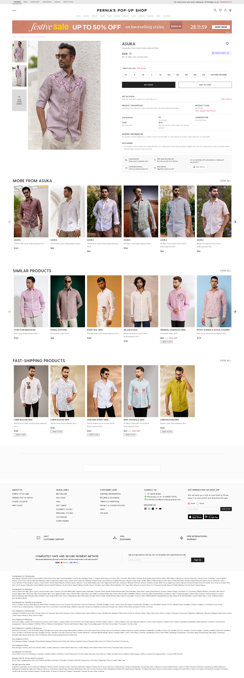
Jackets (168, 613)
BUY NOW (148, 85)
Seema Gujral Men (127, 596)
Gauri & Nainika (209, 578)
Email (193, 503)
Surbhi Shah (158, 583)
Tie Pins (77, 622)
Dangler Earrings (44, 632)
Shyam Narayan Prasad (184, 583)
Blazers (123, 622)
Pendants (143, 630)
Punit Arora (63, 596)
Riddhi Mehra (146, 580)
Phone (202, 503)
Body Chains (106, 630)
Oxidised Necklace (97, 632)
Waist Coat (70, 622)
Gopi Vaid (15, 585)
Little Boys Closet (63, 654)
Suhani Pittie (123, 607)
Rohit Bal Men (131, 591)
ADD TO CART (205, 85)
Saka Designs (135, 654)
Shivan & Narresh (190, 578)
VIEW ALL (225, 180)
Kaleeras (81, 630)
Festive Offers (38, 615)
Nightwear (200, 613)
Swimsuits (183, 613)
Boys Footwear (114, 647)
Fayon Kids (16, 654)
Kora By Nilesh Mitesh (19, 598)
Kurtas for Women (48, 613)
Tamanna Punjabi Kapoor (163, 585)
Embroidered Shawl (60, 635)
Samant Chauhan (147, 583)
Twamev (164, 591)
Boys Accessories (126, 647)
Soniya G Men (140, 596)
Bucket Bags (204, 632)
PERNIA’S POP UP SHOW (22, 498)
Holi (19, 660)
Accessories (220, 622)
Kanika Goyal (198, 583)
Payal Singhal (28, 583)
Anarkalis (23, 613)
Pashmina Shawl (46, 635)
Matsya (58, 585)
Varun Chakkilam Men (214, 596)
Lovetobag (209, 604)
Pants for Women (134, 613)
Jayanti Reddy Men (199, 596)
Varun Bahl (87, 583)
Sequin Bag (27, 635)
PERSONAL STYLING (64, 513)
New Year (122, 660)
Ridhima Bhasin (157, 580)
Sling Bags (181, 632)
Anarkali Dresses (82, 641)
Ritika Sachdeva (134, 607)
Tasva (14, 591)
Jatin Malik (93, 593)
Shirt (91, 647)
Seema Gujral (207, 580)
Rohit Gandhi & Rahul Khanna (191, 580)
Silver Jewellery (17, 632)
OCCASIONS (61, 517)
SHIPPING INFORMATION (110, 494)
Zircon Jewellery (184, 630)
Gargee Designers (183, 593)
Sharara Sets (80, 613)
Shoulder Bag (16, 635)
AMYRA (74, 607)
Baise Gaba (161, 578)
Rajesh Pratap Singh (134, 580)
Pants (56, 622)
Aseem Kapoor (201, 585)
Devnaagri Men (32, 593)
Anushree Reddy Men (105, 593)
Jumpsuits (175, 613)
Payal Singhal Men (51, 596)
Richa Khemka (116, 585)
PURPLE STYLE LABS (20, 494)
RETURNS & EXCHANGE (109, 498)
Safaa (108, 585)
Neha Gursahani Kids (115, 654)
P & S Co (24, 654)
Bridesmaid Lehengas (110, 613)
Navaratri (55, 660)
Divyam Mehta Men (68, 591)
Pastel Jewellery (196, 630)
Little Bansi (32, 654)
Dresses (66, 613)
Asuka (148, 591)
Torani (65, 585)
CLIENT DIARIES (62, 521)
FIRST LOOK (68, 2)
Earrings (23, 630)
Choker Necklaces (83, 632)
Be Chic (46, 607)
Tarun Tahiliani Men (73, 593)
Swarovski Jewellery (170, 630)
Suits (51, 622)
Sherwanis (59, 613)
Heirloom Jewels (133, 630)
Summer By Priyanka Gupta (146, 578)
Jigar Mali (129, 585)
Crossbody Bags (192, 632)
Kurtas (46, 622)
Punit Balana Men (44, 593)
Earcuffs (88, 630)
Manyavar (179, 578)
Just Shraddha (155, 604)
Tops (88, 613)
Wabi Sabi (140, 591)
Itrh (123, 585)
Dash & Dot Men (23, 591)
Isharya (26, 604)
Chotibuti (40, 654)
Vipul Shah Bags (65, 607)
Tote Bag (221, 632)
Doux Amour (218, 604)
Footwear (122, 624)
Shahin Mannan (179, 585)
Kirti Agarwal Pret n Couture (162, 654)
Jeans (149, 622)
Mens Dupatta (202, 622)
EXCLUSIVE (60, 498)
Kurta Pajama (157, 622)
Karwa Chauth (112, 660)
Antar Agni (56, 578)
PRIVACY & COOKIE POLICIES (112, 505)
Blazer (86, 647)
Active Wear (113, 624)
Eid (37, 660)
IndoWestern (58, 624)
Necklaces (15, 630)
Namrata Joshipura (119, 583)
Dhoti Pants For (100, 641)
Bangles (48, 630)
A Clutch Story (17, 607)
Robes (105, 622)
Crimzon (150, 607)
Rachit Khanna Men (120, 593)
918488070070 (225, 2)
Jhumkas (55, 632)
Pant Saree (17, 615)
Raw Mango (16, 578)
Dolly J (91, 578)
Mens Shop (83, 624)
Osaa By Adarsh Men (128, 578)
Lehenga (32, 641)
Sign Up (197, 559)
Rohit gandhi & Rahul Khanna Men (113, 591)
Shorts (110, 622)
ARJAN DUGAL (158, 593)
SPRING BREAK (151, 596)
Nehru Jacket (24, 622)
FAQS (102, 509)
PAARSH (41, 596)
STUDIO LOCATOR (20, 501)
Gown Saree (227, 613)
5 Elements (38, 607)
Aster (112, 604)
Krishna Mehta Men (18, 593)
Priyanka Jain (209, 583)
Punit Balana (107, 580)
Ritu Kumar (168, 580)
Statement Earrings (31, 632)
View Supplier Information (205, 111)
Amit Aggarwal (106, 583)
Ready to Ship (27, 615)
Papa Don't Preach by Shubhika (81, 580)
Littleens (126, 654)
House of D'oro (167, 604)
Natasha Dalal (27, 578)
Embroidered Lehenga (43, 641)
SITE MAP (104, 513)
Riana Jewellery (184, 604)
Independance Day (28, 660)
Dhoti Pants (123, 613)
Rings (42, 630)
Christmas (94, 660)
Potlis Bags (134, 632)
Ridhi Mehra (171, 578)
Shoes (111, 632)
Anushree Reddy (66, 578)
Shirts (33, 622)
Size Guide (141, 68)
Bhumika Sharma (134, 583)
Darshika (212, 591)
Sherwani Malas (27, 624)
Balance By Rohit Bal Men (182, 596)
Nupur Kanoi (64, 580)
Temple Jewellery (210, 630)
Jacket (80, 647)
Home (14, 37)
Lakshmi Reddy (50, 654)
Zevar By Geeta (126, 604)
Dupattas (192, 613)
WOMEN (17, 2)
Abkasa (138, 593)
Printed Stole (72, 635)
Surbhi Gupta (89, 585)
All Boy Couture (146, 654)
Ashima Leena (70, 583)
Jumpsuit (211, 622)
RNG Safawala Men (88, 596)
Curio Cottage (17, 604)
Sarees (38, 613)
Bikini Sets (155, 613)
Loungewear (16, 624)
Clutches (142, 632)
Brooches (134, 624)
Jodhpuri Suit (168, 622)
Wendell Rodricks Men (164, 596)
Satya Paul (47, 578)
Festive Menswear (95, 624)
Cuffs (29, 630)
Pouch (157, 632)
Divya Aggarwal (169, 583)
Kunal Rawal (155, 591)
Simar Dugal (72, 585)
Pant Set (105, 624)
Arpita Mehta (38, 585)
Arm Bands (116, 630)
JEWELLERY (35, 2)
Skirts (162, 613)
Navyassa (73, 654)
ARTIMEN (131, 593)
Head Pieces (96, 630)
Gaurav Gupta (39, 583)
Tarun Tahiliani (17, 583)
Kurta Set (66, 641)
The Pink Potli (75, 604)
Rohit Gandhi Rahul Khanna (55, 583)
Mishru (48, 580)
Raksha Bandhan (45, 660)
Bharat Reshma (203, 591)
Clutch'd (84, 604)
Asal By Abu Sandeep (80, 578)
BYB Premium (178, 654)
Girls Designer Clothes (19, 641)
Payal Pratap (97, 580)
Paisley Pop (113, 607)
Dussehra (63, 660)
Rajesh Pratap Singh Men (85, 591)
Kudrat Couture (217, 593)
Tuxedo (176, 622)
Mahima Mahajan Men (20, 596)
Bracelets (35, 630)
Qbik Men (84, 593)
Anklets (123, 630)
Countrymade (44, 591)
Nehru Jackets (47, 647)
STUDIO (57, 2)
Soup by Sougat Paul (222, 583)
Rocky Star (116, 578)
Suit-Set (129, 622)
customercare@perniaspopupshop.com (164, 499)
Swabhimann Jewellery (141, 604)
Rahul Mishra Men (74, 596)
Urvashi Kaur (190, 585)
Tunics (99, 613)
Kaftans (93, 613)
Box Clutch (35, 635)
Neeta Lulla (96, 583)
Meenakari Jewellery (155, 630)
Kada (106, 632)
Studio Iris (149, 585)
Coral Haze (54, 607)
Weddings (102, 660)
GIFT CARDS (61, 505)
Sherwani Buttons (140, 622)
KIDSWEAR (47, 2)
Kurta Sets (31, 613)
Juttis (127, 632)
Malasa (80, 585)
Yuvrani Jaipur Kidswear (86, 654)
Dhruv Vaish (34, 591)
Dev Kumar (220, 591)
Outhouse (91, 604)
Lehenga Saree (216, 613)
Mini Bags (212, 632)
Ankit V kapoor (55, 591)
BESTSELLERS (61, 494)
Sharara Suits (57, 641)
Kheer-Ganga (172, 591)
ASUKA (128, 43)
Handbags (150, 632)
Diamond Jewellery (223, 630)
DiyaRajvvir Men (169, 593)
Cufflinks (37, 624)
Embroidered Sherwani (69, 647)
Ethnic (44, 624)
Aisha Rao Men (147, 593)
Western (50, 624)
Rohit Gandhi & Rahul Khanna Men (108, 596)
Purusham (192, 591)
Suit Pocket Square (88, 622)
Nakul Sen (55, 580)
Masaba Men (33, 596)
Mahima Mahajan (39, 580)
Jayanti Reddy (221, 578)
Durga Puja (85, 660)
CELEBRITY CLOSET (64, 509)
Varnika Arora (55, 604)
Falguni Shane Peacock (103, 578)
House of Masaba (27, 585)
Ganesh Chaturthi (74, 660)
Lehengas (15, 613)
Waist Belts (164, 632)
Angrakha (183, 622)
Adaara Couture (139, 585)
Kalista (14, 580)
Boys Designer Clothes (20, 647)
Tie (128, 624)
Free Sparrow (101, 654)
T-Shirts (116, 622)
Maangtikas (72, 630)
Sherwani (39, 622)
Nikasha (79, 583)
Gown (73, 613)
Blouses (207, 613)
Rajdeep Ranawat (119, 580)
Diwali (14, 660)
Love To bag (65, 604)
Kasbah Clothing (205, 593)
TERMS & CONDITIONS (109, 501)
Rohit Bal (176, 580)
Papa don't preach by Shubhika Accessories (93, 607)
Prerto (143, 607)
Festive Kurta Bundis (71, 624)
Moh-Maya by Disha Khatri (39, 604)
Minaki (175, 604)
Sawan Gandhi (50, 585)
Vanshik (97, 591)
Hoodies (99, 622)
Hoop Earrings (71, 632)
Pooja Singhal (37, 578)
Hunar (118, 604)
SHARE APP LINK (226, 509)
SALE (58, 501)
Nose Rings (63, 630)
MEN (25, 2)
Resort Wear (146, 613)
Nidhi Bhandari (28, 607)
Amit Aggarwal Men (58, 593)
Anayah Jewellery (198, 604)
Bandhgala (192, 622)
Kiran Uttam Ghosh (25, 580)
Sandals (117, 632)
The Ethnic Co (183, 591)
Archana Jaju (99, 585)
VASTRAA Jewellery (102, 604)
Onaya (200, 578)
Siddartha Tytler (218, 580)
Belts (122, 632)
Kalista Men (194, 593)
